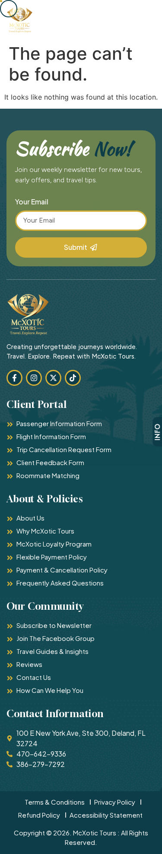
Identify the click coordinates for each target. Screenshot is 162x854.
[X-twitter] (53, 378)
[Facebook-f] (14, 378)
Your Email (31, 202)
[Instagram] (34, 378)
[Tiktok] (73, 378)
